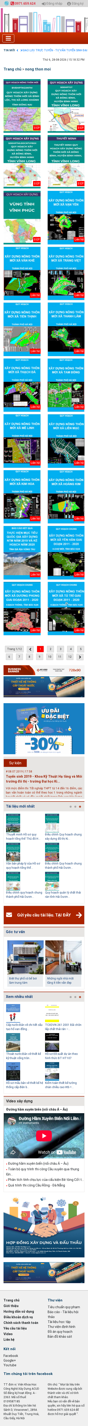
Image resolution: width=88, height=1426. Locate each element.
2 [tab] (75, 807)
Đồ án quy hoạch (60, 1332)
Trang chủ (12, 69)
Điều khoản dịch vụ (18, 1317)
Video (8, 1334)
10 (49, 656)
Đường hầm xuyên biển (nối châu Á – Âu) (37, 1109)
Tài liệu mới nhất (20, 806)
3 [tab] (80, 807)
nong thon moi (38, 69)
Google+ (10, 1360)
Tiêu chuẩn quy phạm (64, 1307)
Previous (2, 857)
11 (59, 656)
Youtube (10, 1365)
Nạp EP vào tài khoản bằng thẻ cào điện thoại (51, 50)
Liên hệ (9, 1339)
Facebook (11, 1356)
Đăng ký (77, 3)
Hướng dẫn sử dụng (19, 1311)
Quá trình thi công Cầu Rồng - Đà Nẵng (36, 1185)
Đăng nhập (54, 3)
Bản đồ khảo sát (60, 1336)
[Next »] (80, 657)
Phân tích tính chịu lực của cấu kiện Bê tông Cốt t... (46, 1180)
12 (70, 656)
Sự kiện (15, 763)
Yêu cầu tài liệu (15, 1328)
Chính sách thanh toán (21, 1323)
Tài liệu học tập (59, 1322)
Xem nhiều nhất (19, 996)
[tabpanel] (25, 857)
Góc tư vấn (15, 932)
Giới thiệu (11, 1306)
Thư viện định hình (61, 1327)
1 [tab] (70, 807)
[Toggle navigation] (8, 38)
